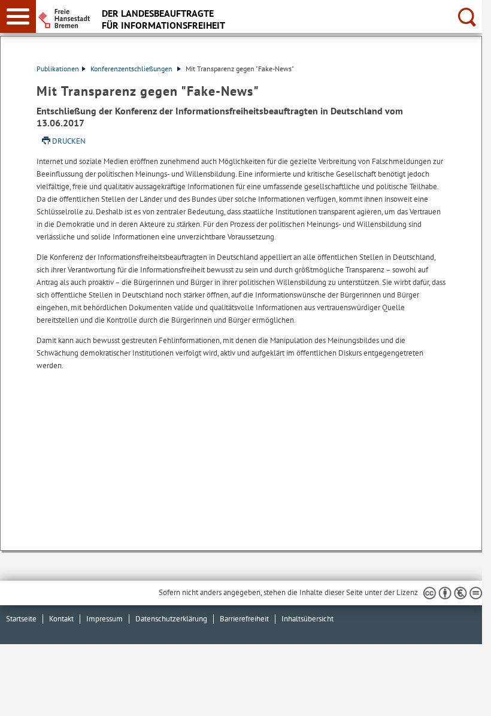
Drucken (69, 141)
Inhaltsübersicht (307, 619)
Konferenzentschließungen (132, 68)
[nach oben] (463, 697)
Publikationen (58, 68)
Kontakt (61, 619)
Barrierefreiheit (244, 619)
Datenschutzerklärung (171, 619)
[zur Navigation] (18, 16)
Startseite (21, 619)
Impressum (104, 619)
